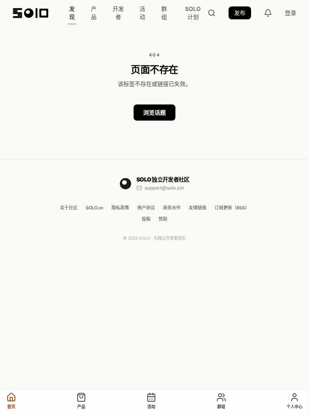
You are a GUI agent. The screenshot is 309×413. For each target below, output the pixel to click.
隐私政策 (120, 208)
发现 (72, 12)
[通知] (268, 13)
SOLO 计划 (193, 12)
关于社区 (69, 208)
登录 (290, 12)
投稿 (146, 219)
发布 (239, 12)
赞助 (163, 219)
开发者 (118, 12)
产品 (94, 12)
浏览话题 (154, 112)
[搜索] (211, 13)
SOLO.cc (94, 208)
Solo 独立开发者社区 (163, 179)
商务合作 (172, 208)
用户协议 (146, 208)
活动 (142, 12)
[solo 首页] (30, 13)
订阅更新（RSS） (231, 208)
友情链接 (197, 208)
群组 (164, 12)
